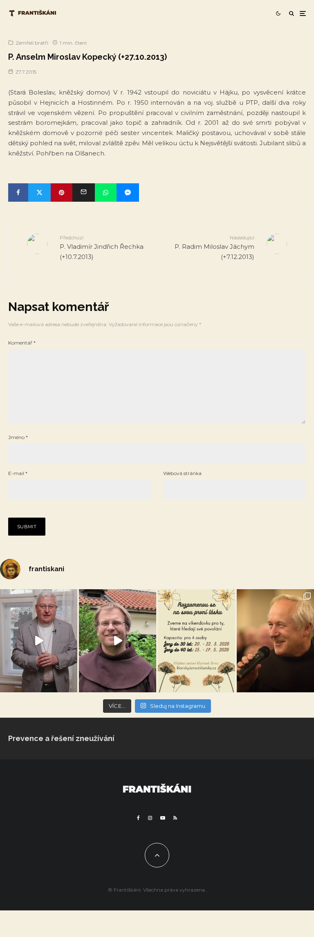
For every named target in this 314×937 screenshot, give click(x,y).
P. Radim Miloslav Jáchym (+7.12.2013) (214, 247)
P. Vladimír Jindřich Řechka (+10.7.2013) (102, 247)
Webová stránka (182, 473)
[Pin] (61, 192)
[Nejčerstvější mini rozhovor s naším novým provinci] (117, 640)
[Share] (18, 192)
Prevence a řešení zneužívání (61, 738)
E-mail (17, 473)
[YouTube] (162, 817)
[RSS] (175, 817)
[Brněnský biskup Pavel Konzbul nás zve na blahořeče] (38, 640)
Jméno (18, 437)
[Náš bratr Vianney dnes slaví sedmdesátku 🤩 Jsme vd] (275, 640)
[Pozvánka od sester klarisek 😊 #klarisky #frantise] (196, 640)
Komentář (22, 343)
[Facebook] (138, 817)
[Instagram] (150, 817)
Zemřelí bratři (32, 43)
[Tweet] (39, 192)
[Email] (83, 192)
